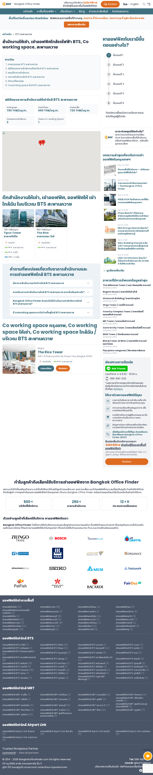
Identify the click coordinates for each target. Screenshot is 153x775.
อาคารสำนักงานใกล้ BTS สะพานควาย (26, 77)
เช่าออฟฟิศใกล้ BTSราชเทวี (52, 666)
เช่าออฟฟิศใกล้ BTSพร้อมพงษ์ (91, 663)
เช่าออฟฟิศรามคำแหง (87, 622)
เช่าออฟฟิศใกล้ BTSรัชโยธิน (90, 666)
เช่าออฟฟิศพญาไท (124, 616)
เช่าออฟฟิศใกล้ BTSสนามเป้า (53, 669)
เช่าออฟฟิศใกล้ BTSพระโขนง (53, 663)
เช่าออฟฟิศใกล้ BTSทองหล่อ (15, 677)
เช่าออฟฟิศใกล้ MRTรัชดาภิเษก (16, 709)
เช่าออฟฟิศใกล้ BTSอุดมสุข (52, 677)
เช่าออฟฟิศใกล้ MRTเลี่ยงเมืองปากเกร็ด (129, 699)
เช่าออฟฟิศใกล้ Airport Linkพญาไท (94, 731)
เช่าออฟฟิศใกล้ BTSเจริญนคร (15, 648)
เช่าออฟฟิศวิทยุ (122, 629)
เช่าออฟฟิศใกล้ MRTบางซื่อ (14, 694)
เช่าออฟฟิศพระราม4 (11, 622)
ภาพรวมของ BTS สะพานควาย (23, 64)
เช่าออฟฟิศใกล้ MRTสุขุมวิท (128, 709)
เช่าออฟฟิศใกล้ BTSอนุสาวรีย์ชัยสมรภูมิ (91, 678)
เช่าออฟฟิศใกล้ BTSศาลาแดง (15, 669)
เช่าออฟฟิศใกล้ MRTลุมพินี (90, 699)
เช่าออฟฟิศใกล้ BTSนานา (127, 652)
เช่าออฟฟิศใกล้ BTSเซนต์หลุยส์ (129, 666)
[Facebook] (140, 770)
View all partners (29, 752)
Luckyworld (9, 752)
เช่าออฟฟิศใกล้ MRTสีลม (89, 709)
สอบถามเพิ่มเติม (76, 24)
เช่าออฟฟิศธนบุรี (47, 629)
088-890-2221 (142, 759)
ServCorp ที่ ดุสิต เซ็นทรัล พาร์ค (127, 18)
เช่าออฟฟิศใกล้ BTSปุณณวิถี (128, 663)
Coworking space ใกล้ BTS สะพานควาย (29, 85)
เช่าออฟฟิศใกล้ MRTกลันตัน (14, 699)
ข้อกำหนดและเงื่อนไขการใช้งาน (135, 766)
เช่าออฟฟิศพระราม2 (87, 619)
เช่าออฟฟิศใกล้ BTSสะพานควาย (92, 669)
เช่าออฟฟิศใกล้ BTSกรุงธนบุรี (53, 652)
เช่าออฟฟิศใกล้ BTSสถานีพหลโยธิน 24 (95, 657)
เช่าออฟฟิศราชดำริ (124, 622)
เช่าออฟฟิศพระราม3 (124, 619)
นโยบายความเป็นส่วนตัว (107, 766)
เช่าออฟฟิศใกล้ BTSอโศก (51, 644)
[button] (40, 143)
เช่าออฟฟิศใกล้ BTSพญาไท (128, 658)
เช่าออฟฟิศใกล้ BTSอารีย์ (13, 644)
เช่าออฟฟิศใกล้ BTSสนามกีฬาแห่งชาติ (19, 657)
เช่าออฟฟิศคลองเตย (49, 611)
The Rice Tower (50, 352)
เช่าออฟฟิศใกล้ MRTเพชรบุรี (53, 705)
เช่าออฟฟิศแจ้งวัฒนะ (87, 606)
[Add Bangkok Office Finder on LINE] (126, 368)
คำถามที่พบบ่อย (16, 81)
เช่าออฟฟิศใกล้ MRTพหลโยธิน (15, 705)
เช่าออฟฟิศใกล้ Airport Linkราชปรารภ (19, 737)
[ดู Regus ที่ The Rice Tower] (19, 359)
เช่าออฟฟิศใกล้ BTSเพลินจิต (14, 663)
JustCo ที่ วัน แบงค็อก (95, 18)
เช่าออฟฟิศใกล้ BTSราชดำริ (14, 666)
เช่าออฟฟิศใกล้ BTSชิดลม (51, 648)
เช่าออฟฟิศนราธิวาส (124, 611)
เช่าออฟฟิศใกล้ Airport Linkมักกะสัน (56, 731)
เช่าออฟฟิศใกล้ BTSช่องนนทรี (91, 648)
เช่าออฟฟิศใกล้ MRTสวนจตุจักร (92, 694)
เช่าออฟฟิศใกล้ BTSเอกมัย (127, 648)
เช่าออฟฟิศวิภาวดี (85, 629)
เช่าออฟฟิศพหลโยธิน (87, 616)
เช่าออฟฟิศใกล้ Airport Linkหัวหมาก (18, 731)
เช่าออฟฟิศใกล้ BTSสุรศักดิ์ (128, 673)
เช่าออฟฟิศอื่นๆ (9, 616)
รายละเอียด (45, 368)
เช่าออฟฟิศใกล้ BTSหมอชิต (90, 652)
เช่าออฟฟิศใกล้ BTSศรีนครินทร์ (92, 673)
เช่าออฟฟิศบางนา (47, 606)
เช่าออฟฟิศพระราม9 (49, 622)
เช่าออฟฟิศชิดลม (123, 606)
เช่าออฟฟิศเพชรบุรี (48, 616)
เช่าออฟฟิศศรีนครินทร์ (125, 626)
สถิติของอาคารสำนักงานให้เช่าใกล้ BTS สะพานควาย (33, 68)
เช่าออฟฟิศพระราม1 (48, 619)
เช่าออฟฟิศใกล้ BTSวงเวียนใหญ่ (130, 677)
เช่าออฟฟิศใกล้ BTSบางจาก (90, 644)
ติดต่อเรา (110, 4)
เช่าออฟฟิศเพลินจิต (10, 619)
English (135, 4)
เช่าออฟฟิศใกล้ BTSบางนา (127, 644)
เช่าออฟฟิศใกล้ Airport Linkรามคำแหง (133, 731)
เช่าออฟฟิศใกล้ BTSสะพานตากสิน (131, 669)
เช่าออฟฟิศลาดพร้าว (87, 611)
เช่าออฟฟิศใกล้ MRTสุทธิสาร (15, 714)
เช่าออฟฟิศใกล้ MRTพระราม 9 (91, 705)
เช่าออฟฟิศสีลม (85, 626)
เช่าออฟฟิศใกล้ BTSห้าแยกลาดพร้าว (18, 651)
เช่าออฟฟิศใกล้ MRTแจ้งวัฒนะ (53, 694)
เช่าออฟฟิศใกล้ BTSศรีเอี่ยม (53, 673)
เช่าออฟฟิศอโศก (9, 606)
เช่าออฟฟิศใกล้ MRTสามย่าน (53, 709)
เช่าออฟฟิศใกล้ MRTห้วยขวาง (129, 694)
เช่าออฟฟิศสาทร (47, 626)
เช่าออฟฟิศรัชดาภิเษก (11, 626)
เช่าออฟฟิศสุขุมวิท (10, 629)
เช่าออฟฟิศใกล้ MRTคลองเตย (53, 699)
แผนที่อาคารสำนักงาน (18, 72)
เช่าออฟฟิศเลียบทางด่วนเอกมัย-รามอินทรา (16, 611)
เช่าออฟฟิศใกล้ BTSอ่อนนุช (52, 658)
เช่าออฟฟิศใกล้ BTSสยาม (13, 673)
